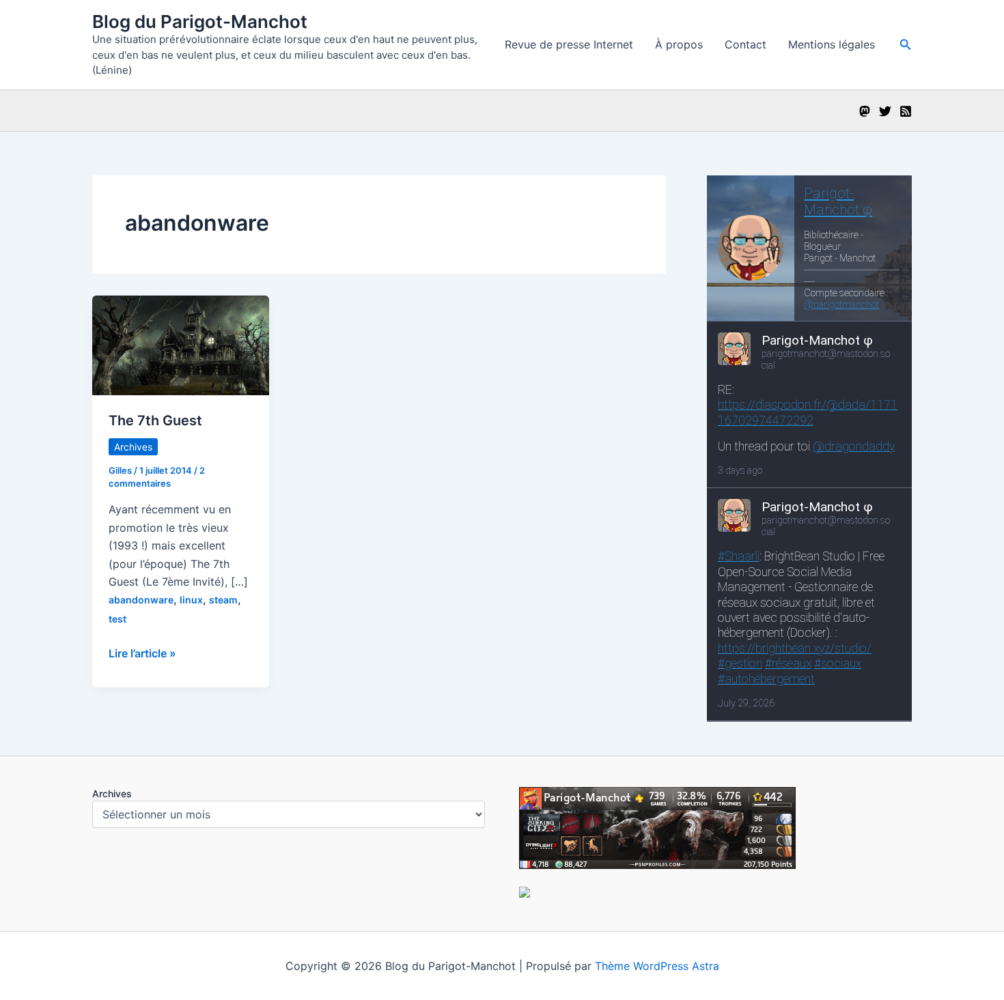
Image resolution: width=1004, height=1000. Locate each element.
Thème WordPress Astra (657, 966)
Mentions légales (831, 44)
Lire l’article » (142, 654)
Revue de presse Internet (569, 44)
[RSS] (906, 111)
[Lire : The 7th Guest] (180, 345)
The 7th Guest (155, 420)
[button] (906, 44)
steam (223, 599)
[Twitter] (885, 111)
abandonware (141, 599)
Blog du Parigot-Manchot (199, 21)
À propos (679, 44)
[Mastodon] (865, 111)
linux (191, 599)
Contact (745, 44)
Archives (133, 447)
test (117, 619)
